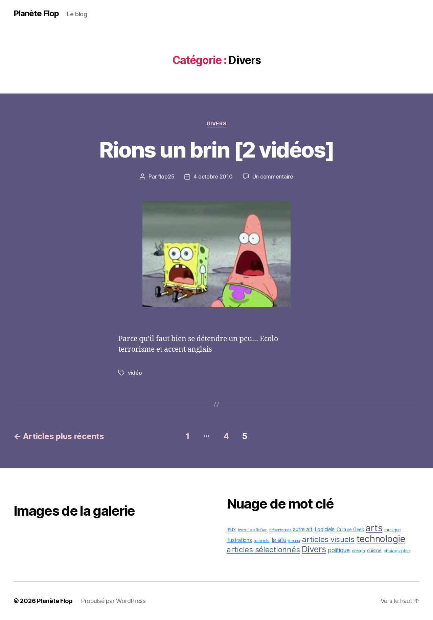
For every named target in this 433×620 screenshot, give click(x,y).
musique (392, 529)
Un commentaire (272, 176)
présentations (280, 530)
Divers (216, 124)
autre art (303, 529)
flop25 (166, 176)
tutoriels (262, 540)
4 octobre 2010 (212, 176)
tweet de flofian (253, 529)
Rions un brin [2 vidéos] (216, 150)
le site (279, 539)
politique (339, 550)
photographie (397, 550)
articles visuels (328, 539)
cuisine (374, 550)
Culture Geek (350, 529)
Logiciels (325, 529)
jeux (231, 529)
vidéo (135, 372)
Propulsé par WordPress (113, 600)
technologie (381, 538)
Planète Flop (36, 13)
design (358, 550)
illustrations (239, 540)
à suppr (294, 541)
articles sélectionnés (263, 549)
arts (374, 527)
